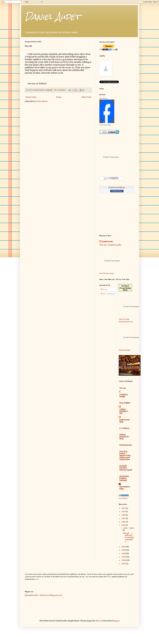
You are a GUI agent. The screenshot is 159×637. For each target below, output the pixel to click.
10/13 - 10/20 (128, 528)
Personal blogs (123, 498)
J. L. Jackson (124, 428)
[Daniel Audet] (106, 122)
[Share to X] (78, 90)
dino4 (98, 621)
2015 (123, 518)
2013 (123, 525)
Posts (104, 289)
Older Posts (86, 97)
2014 (123, 522)
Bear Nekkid (124, 403)
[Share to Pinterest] (83, 90)
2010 (123, 553)
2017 (123, 511)
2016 (123, 515)
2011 (123, 550)
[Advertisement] (106, 315)
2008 (123, 560)
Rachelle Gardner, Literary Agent (125, 468)
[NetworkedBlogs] (116, 187)
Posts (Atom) (42, 101)
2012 (123, 547)
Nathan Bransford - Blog (124, 437)
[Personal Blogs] (124, 496)
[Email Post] (69, 90)
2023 (123, 508)
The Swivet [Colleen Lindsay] (124, 478)
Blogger (115, 621)
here (37, 579)
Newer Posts (30, 97)
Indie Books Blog (124, 421)
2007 (123, 564)
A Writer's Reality (123, 395)
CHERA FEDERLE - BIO (124, 411)
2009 (123, 557)
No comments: (60, 90)
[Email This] (73, 90)
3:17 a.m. (122, 388)
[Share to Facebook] (81, 90)
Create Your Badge (105, 125)
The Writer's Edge (124, 488)
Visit (106, 273)
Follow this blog (116, 191)
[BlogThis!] (76, 90)
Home (58, 97)
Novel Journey (125, 445)
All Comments (108, 294)
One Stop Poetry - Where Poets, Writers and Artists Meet (125, 455)
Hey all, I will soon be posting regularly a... (128, 537)
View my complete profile (110, 245)
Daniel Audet (52, 16)
